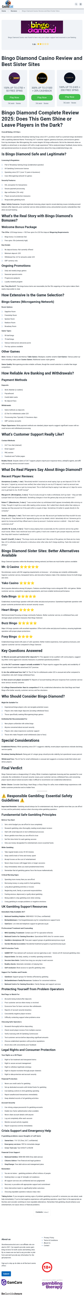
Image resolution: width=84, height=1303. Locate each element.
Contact (46, 1245)
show (46, 1212)
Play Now (14, 97)
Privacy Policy (49, 1238)
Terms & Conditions (51, 1240)
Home (4, 11)
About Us (47, 1243)
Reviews (14, 11)
